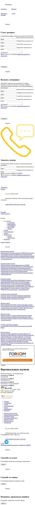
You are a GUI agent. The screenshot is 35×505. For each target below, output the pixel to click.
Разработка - (24, 445)
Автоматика (7, 422)
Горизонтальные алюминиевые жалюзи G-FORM (15, 265)
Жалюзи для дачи (16, 335)
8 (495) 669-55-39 (10, 204)
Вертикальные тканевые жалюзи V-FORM (13, 253)
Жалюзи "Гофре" (18, 308)
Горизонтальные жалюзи (8, 263)
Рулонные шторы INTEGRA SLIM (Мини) (13, 280)
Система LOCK (12, 326)
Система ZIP (4, 326)
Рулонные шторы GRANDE (23, 285)
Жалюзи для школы (12, 337)
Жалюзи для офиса (6, 333)
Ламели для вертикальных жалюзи (24, 256)
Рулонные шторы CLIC (7, 285)
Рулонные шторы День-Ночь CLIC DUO (12, 298)
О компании (11, 222)
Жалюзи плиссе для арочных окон (15, 306)
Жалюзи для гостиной (24, 338)
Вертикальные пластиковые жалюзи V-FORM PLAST (17, 253)
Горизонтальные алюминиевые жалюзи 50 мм (17, 270)
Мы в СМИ (10, 227)
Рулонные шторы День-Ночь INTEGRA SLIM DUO (16, 295)
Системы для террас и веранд (9, 324)
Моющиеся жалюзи (17, 333)
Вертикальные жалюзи (7, 251)
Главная (6, 401)
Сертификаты (11, 225)
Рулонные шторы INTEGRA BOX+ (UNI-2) (15, 282)
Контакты (7, 239)
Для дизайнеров (8, 232)
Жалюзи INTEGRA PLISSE (9, 305)
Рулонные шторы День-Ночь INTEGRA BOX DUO (15, 297)
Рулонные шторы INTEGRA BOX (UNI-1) (16, 281)
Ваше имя (19, 37)
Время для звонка (6, 173)
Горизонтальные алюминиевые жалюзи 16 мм (14, 272)
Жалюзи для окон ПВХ (18, 340)
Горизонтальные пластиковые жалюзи (12, 269)
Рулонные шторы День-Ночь (9, 294)
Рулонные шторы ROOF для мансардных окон (14, 286)
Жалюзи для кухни (6, 340)
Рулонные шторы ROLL (23, 283)
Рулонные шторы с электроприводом (18, 289)
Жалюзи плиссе (5, 303)
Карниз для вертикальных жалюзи (11, 257)
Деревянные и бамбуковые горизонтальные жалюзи (16, 268)
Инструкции (11, 238)
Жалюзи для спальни (25, 337)
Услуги (6, 233)
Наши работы (11, 224)
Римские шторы (5, 314)
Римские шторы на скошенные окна (11, 317)
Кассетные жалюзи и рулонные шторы (16, 340)
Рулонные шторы (6, 279)
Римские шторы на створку (9, 315)
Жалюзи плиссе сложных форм (16, 309)
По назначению (5, 332)
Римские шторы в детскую (15, 318)
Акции (6, 230)
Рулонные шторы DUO (11, 418)
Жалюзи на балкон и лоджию (9, 338)
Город (18, 47)
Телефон (19, 41)
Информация (8, 409)
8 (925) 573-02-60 (20, 204)
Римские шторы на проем (24, 315)
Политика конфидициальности (10, 445)
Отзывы (9, 228)
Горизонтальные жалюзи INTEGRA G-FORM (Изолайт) (17, 266)
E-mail (18, 44)
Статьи (9, 236)
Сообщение (4, 52)
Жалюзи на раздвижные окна (17, 343)
